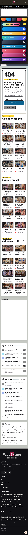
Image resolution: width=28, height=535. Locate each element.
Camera (5, 429)
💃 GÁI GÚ (19, 19)
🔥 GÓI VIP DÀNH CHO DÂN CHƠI (9, 46)
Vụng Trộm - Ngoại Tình (9, 519)
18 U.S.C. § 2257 (5, 482)
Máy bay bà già (19, 432)
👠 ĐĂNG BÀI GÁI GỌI (7, 55)
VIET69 (3, 462)
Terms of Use (4, 487)
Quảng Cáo (4, 479)
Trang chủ (6, 6)
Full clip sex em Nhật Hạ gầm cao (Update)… (12, 494)
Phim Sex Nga (13, 442)
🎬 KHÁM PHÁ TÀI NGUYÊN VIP (8, 50)
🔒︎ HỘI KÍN (3, 19)
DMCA (2, 484)
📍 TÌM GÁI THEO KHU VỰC (8, 42)
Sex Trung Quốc (6, 440)
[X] (5, 472)
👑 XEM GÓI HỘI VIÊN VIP (7, 33)
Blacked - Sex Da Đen (7, 437)
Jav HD (15, 437)
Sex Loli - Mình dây (7, 427)
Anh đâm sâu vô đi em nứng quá (9, 501)
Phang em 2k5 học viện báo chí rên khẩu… (12, 496)
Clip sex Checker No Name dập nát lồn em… (12, 506)
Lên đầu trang (4, 530)
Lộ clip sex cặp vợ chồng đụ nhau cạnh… (11, 504)
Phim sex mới (6, 442)
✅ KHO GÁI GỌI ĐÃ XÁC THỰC (8, 37)
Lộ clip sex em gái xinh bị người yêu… (11, 499)
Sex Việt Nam (17, 427)
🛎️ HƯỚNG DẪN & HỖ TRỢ (7, 59)
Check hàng (12, 429)
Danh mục (11, 468)
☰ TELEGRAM (9, 19)
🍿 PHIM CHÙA (14, 19)
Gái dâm (21, 440)
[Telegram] (2, 472)
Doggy (2, 519)
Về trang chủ (10, 107)
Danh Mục (12, 6)
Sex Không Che (14, 440)
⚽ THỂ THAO (24, 19)
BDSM (4, 432)
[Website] (9, 472)
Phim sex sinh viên (21, 429)
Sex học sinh (11, 432)
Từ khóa (17, 468)
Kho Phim (19, 6)
